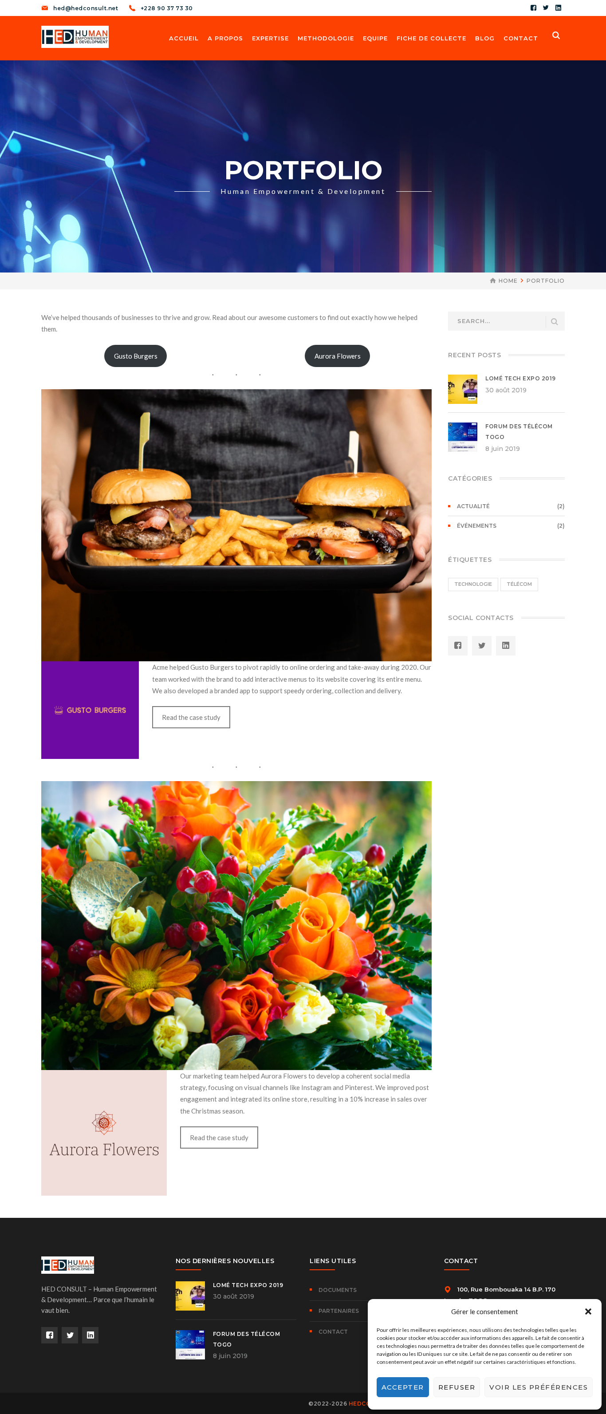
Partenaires (339, 1310)
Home (508, 280)
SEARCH (554, 322)
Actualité (473, 506)
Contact (333, 1331)
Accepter (403, 1387)
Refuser (457, 1387)
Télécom (519, 584)
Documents (338, 1290)
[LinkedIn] (558, 8)
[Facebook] (533, 8)
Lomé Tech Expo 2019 (520, 378)
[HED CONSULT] (75, 36)
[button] (588, 1311)
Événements (476, 525)
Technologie (473, 584)
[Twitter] (546, 8)
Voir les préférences (538, 1387)
